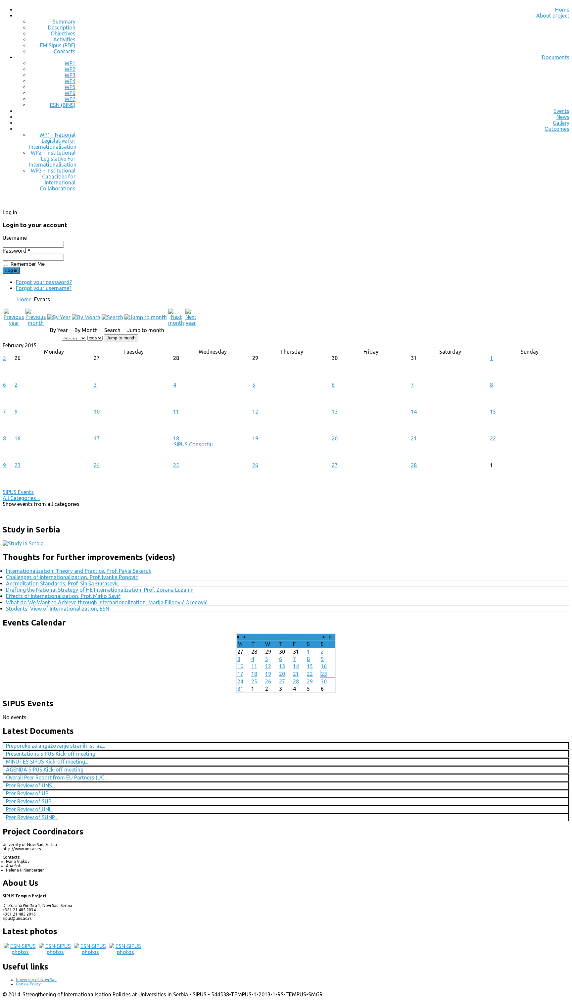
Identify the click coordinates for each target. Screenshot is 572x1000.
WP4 (70, 81)
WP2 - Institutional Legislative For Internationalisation (52, 159)
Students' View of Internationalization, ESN (57, 609)
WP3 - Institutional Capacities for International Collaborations (53, 179)
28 (414, 465)
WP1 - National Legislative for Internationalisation (52, 141)
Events (561, 111)
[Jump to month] (145, 317)
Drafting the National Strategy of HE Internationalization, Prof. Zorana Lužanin (100, 590)
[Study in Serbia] (23, 543)
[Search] (112, 317)
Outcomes (557, 129)
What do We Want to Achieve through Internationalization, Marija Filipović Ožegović (106, 602)
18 (176, 438)
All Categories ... (21, 498)
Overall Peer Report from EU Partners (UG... (57, 777)
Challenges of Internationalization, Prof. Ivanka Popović (72, 577)
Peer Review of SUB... (30, 801)
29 (310, 681)
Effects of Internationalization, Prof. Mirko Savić (63, 596)
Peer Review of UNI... (29, 809)
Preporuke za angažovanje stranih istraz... (55, 746)
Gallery (561, 123)
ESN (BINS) (62, 105)
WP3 (70, 75)
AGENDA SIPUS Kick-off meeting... (46, 770)
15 (493, 412)
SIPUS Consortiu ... (195, 444)
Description (61, 27)
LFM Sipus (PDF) (56, 45)
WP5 (70, 87)
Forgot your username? (44, 288)
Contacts (64, 51)
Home (562, 10)
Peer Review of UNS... (30, 785)
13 (335, 412)
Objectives (63, 33)
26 (255, 465)
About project (552, 16)
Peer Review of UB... (29, 793)
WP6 (70, 93)
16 (18, 438)
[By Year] (59, 317)
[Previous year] (14, 323)
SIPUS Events (18, 492)
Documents (555, 57)
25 (176, 465)
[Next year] (190, 323)
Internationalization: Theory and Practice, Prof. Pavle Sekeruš (78, 571)
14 (414, 412)
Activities (64, 39)
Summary (64, 22)
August (279, 637)
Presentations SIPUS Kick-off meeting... (52, 754)
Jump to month (121, 337)
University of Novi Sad (36, 979)
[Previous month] (35, 323)
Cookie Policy (28, 984)
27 (335, 465)
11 (176, 412)
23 (18, 465)
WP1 (70, 63)
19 (255, 438)
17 (97, 438)
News (562, 117)
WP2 (70, 69)
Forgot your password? (44, 282)
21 (414, 438)
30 (324, 681)
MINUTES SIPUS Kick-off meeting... (47, 762)
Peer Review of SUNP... (32, 817)
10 (97, 412)
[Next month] (176, 323)
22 (493, 438)
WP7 (70, 99)
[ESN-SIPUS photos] (20, 952)
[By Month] (86, 317)
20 (335, 438)
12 (255, 412)
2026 (295, 637)
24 (97, 465)
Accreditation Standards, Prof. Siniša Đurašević (62, 583)
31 (240, 689)
